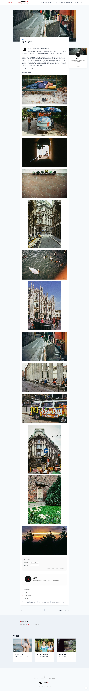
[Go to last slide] (14, 650)
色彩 (63, 602)
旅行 (23, 39)
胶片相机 (58, 602)
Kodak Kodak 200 (34, 565)
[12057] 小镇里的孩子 (43, 654)
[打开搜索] (81, 2)
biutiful (62, 656)
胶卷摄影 (44, 602)
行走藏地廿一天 (27, 598)
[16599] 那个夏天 (19, 654)
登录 (28, 624)
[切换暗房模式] (86, 688)
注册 (31, 624)
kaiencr (17, 656)
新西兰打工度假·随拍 (28, 595)
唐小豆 (40, 656)
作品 (24, 602)
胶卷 (39, 602)
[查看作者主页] (78, 54)
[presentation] (22, 645)
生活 (33, 48)
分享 (28, 602)
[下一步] (74, 650)
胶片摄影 (53, 602)
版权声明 (77, 2)
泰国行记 (25, 592)
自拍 (22, 609)
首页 (38, 2)
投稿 (31, 602)
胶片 (28, 565)
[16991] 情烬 (62, 654)
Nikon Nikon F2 (34, 562)
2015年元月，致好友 (64, 609)
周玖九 (25, 44)
